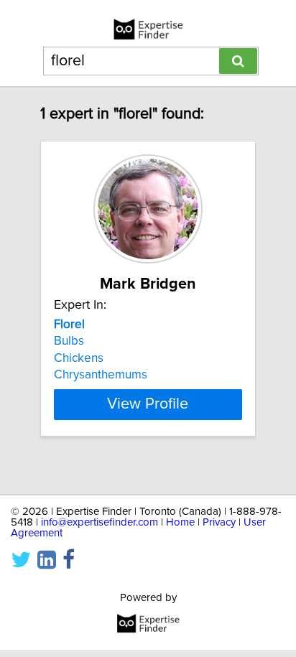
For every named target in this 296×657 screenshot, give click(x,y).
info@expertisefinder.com (99, 522)
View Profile (147, 404)
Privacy (219, 522)
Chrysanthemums (100, 374)
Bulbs (69, 341)
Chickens (78, 358)
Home (180, 522)
